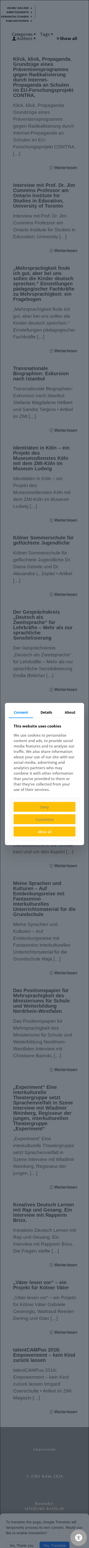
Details (46, 712)
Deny (44, 806)
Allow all (44, 831)
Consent (21, 712)
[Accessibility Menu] (79, 1538)
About (70, 712)
